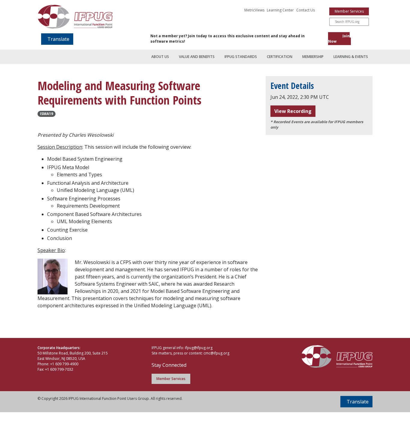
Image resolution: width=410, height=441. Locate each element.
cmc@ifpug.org (216, 353)
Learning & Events (350, 56)
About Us (160, 56)
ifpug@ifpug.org (199, 347)
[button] (57, 39)
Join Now (339, 38)
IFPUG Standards (241, 56)
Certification (279, 56)
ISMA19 (46, 113)
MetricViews (254, 10)
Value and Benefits (197, 56)
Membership (313, 56)
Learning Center (280, 10)
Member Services (349, 11)
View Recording (293, 111)
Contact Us (305, 10)
